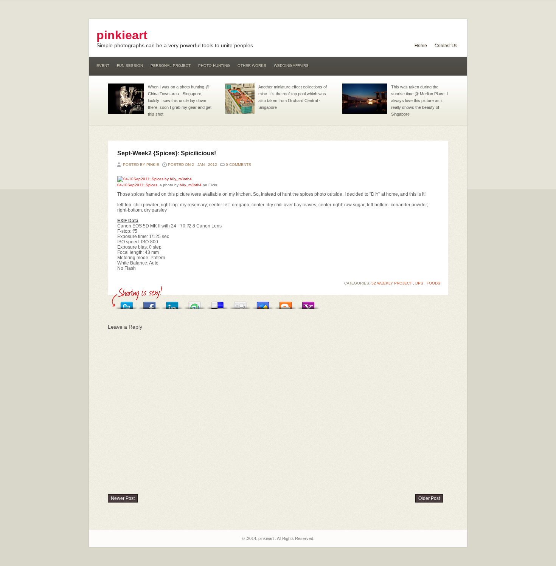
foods (433, 283)
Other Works (252, 65)
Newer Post (123, 498)
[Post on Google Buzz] (263, 303)
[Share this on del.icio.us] (217, 303)
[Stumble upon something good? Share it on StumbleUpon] (194, 303)
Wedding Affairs (291, 65)
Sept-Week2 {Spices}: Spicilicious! (166, 153)
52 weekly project (392, 283)
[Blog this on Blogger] (285, 303)
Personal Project (171, 65)
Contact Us (445, 45)
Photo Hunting (214, 65)
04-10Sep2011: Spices (137, 185)
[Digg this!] (240, 303)
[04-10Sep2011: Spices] (154, 179)
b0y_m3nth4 (191, 185)
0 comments (238, 164)
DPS (419, 283)
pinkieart (122, 35)
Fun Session (130, 65)
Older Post (429, 498)
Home (420, 45)
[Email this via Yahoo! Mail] (308, 303)
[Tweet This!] (126, 303)
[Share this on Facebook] (149, 303)
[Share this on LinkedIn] (172, 303)
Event (102, 65)
